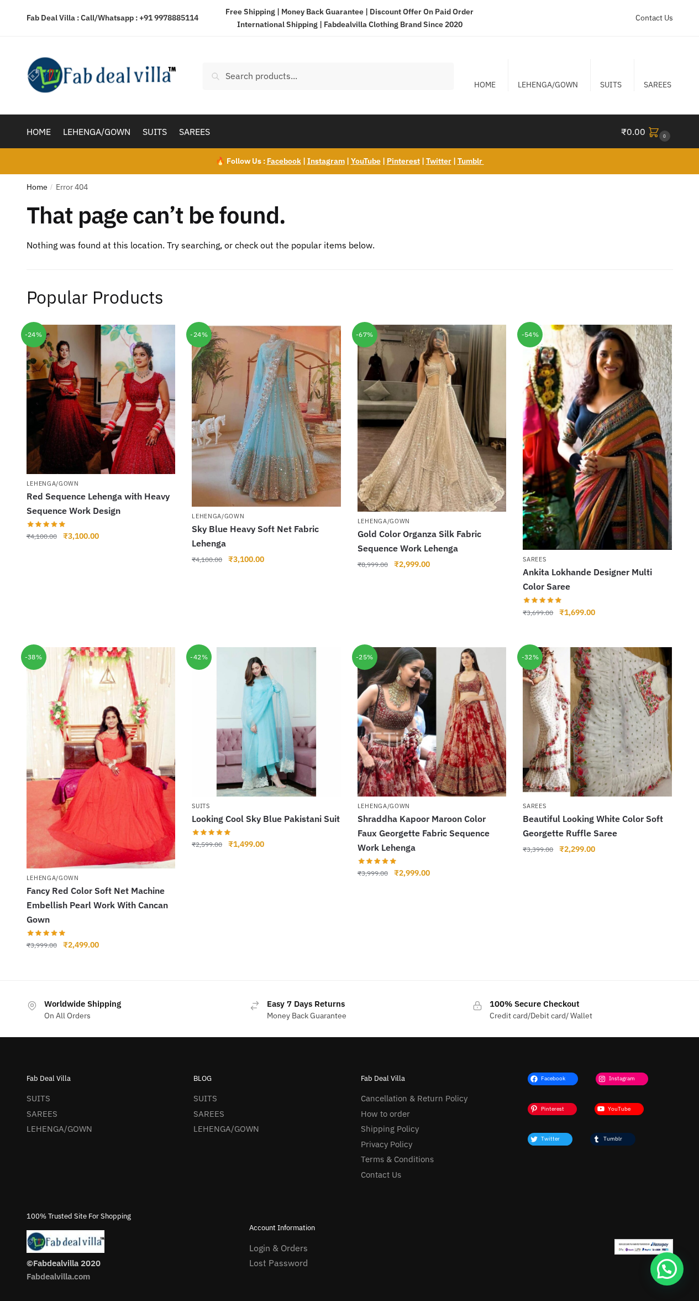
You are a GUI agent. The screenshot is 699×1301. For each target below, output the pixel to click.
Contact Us (654, 18)
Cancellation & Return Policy (414, 1098)
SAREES (657, 85)
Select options (266, 868)
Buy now (100, 560)
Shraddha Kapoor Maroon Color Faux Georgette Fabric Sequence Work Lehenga (424, 833)
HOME (485, 85)
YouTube (366, 161)
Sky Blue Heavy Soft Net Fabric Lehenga (255, 536)
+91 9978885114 (168, 18)
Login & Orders (278, 1247)
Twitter (438, 161)
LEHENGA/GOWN (548, 85)
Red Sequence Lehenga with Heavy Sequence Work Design (98, 503)
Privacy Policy (386, 1144)
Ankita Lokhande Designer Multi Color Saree (587, 579)
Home (37, 187)
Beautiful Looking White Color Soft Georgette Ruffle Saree (593, 826)
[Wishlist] (158, 341)
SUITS (611, 85)
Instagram (326, 161)
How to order (385, 1114)
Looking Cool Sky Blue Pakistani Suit (266, 818)
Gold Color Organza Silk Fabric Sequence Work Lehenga (419, 541)
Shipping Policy (390, 1128)
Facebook (284, 161)
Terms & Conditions (397, 1159)
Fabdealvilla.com (58, 1276)
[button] (667, 1269)
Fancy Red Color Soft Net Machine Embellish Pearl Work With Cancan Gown (97, 905)
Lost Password (278, 1262)
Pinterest (403, 161)
